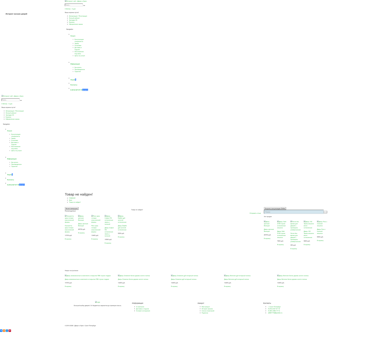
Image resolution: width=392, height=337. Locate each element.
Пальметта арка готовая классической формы (69, 229)
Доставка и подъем (78, 48)
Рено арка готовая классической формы (95, 229)
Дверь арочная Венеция (83, 225)
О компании (140, 307)
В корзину (68, 239)
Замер (77, 43)
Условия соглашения (143, 311)
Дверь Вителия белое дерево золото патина (292, 279)
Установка (78, 45)
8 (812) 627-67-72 (274, 309)
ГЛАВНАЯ (72, 198)
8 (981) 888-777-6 (274, 311)
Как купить (78, 67)
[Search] (84, 5)
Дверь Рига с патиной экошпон (321, 231)
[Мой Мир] (7, 330)
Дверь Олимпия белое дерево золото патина (133, 279)
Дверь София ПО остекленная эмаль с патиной (109, 232)
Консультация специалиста (79, 40)
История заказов (207, 309)
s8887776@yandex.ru (275, 313)
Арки (70, 200)
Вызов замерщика (72, 208)
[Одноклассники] (4, 330)
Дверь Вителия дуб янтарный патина (236, 279)
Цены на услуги (80, 56)
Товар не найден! (75, 202)
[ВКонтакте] (1, 330)
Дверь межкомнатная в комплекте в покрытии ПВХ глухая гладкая (87, 279)
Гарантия (78, 71)
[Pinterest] (10, 330)
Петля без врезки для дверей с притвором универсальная (295, 237)
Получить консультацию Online (275, 208)
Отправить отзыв (255, 213)
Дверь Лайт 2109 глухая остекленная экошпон (281, 234)
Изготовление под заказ (79, 52)
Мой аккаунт (206, 307)
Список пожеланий (208, 311)
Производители (80, 69)
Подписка (205, 313)
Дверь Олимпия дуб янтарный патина (183, 279)
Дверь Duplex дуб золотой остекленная (122, 228)
